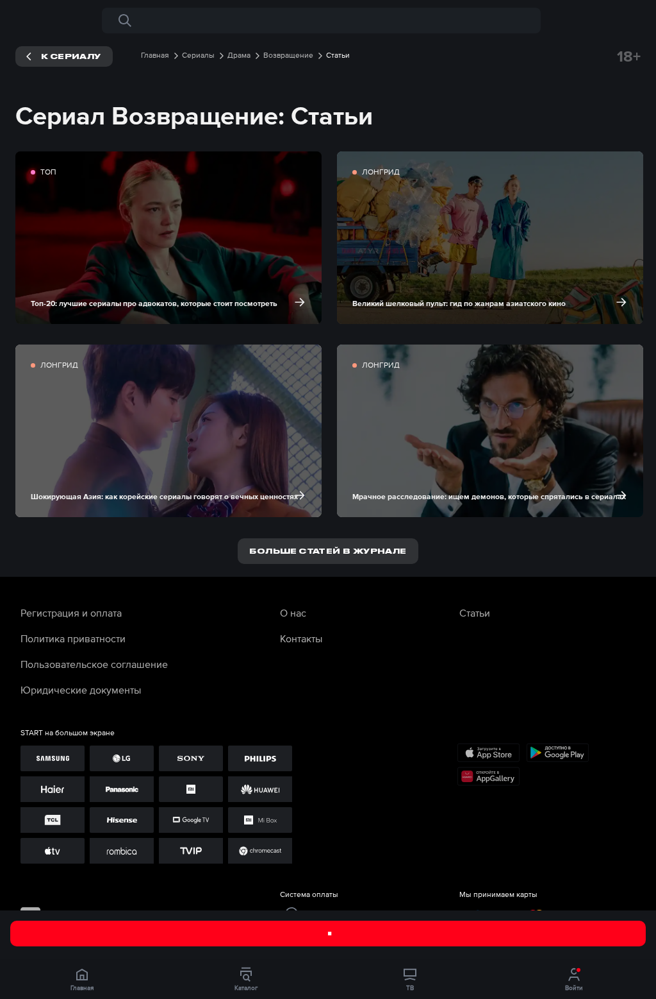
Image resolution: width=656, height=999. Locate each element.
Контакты (301, 638)
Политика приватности (73, 638)
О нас (293, 613)
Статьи (474, 613)
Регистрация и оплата (71, 613)
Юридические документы (80, 690)
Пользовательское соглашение (94, 664)
